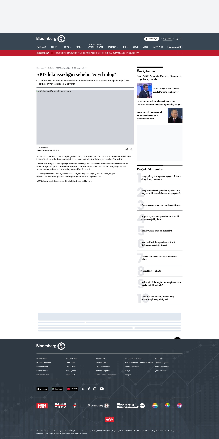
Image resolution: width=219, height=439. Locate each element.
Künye (127, 371)
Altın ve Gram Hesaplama (106, 375)
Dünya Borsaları (42, 375)
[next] (182, 52)
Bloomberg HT (41, 68)
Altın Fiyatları (71, 371)
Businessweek (41, 358)
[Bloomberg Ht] (99, 405)
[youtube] (102, 389)
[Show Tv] (155, 405)
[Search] (177, 38)
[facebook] (89, 389)
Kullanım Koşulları (161, 362)
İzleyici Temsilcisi (132, 366)
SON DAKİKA (42, 53)
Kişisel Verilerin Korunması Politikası (139, 362)
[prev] (177, 52)
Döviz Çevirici (101, 358)
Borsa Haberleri (42, 366)
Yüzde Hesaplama (103, 366)
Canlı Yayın (70, 362)
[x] (83, 389)
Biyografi (158, 358)
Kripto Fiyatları (71, 358)
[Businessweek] (131, 405)
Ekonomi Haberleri (43, 362)
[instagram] (94, 389)
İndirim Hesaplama (103, 371)
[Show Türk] (167, 405)
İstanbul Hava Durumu (134, 358)
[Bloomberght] (50, 38)
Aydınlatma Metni (162, 366)
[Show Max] (179, 405)
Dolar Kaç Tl (70, 375)
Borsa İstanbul (42, 371)
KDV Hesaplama (102, 362)
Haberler (51, 68)
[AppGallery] (72, 389)
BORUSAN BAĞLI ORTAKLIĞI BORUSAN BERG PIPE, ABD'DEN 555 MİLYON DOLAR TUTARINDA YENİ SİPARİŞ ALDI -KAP (97, 53)
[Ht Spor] (77, 405)
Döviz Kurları (71, 366)
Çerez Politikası (161, 371)
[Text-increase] (127, 149)
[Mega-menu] (181, 38)
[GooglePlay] (57, 389)
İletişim (128, 375)
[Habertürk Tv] (60, 405)
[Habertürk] (42, 405)
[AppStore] (42, 389)
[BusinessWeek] (174, 47)
